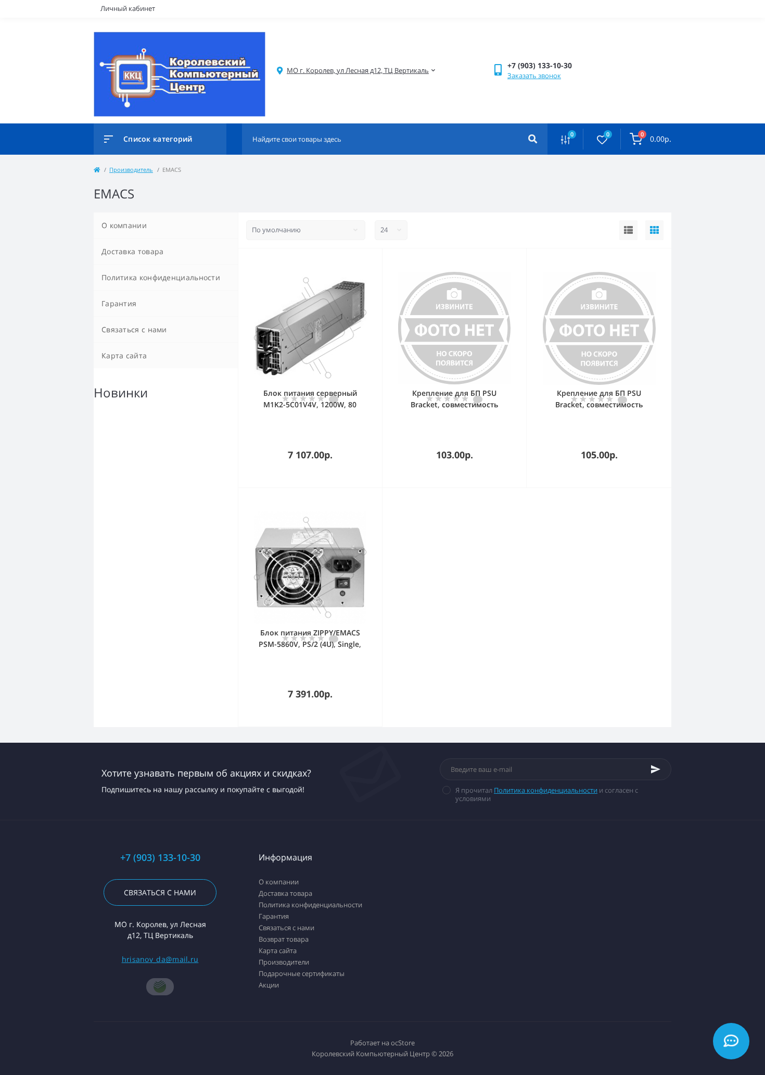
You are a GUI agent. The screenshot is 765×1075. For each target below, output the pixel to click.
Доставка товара (132, 251)
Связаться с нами (134, 329)
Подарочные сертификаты (302, 973)
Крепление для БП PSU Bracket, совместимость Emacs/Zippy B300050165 (454, 404)
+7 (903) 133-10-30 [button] (160, 858)
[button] (357, 70)
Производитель (131, 169)
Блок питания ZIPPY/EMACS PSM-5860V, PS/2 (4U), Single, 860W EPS (310, 644)
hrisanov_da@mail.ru (160, 959)
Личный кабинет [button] (127, 8)
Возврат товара (284, 939)
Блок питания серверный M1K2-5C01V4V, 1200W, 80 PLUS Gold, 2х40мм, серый (310, 404)
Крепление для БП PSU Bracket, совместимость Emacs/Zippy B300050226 (599, 404)
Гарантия (118, 303)
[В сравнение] (362, 262)
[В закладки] (377, 262)
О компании (124, 225)
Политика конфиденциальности (160, 277)
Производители (284, 962)
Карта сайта (124, 355)
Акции (269, 985)
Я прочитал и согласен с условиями (546, 794)
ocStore (403, 1042)
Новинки (121, 392)
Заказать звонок (534, 75)
